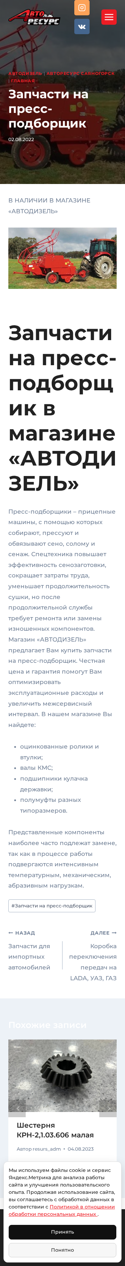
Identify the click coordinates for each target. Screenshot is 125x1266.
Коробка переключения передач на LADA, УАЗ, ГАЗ (93, 956)
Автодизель (25, 73)
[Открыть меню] (109, 17)
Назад (17, 1108)
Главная (23, 80)
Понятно (62, 1250)
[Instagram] (82, 7)
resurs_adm (47, 1149)
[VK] (82, 26)
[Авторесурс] (34, 17)
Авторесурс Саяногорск (81, 73)
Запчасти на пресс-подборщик (51, 905)
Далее (108, 1108)
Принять (62, 1232)
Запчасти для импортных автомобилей (29, 950)
